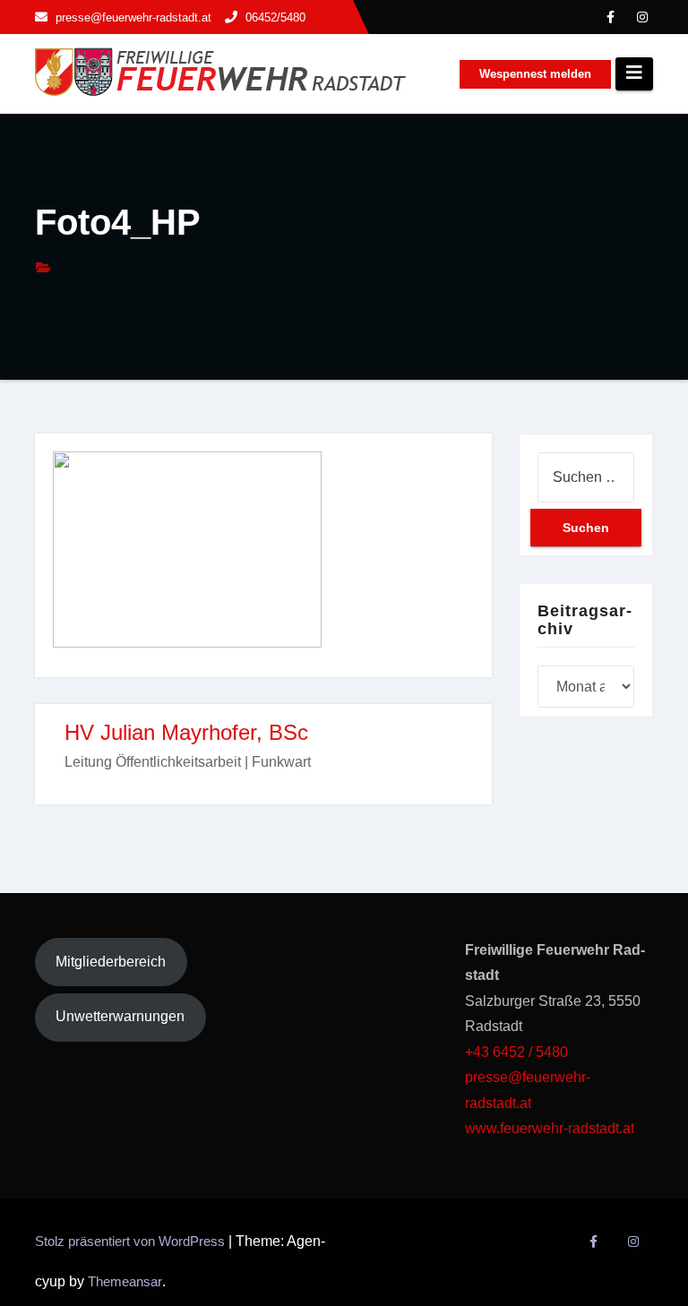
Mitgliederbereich (111, 961)
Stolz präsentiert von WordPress (131, 1241)
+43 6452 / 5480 (516, 1052)
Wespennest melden (535, 74)
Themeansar (125, 1281)
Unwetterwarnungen (120, 1016)
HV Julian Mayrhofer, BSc (186, 732)
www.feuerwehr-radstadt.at (551, 1128)
